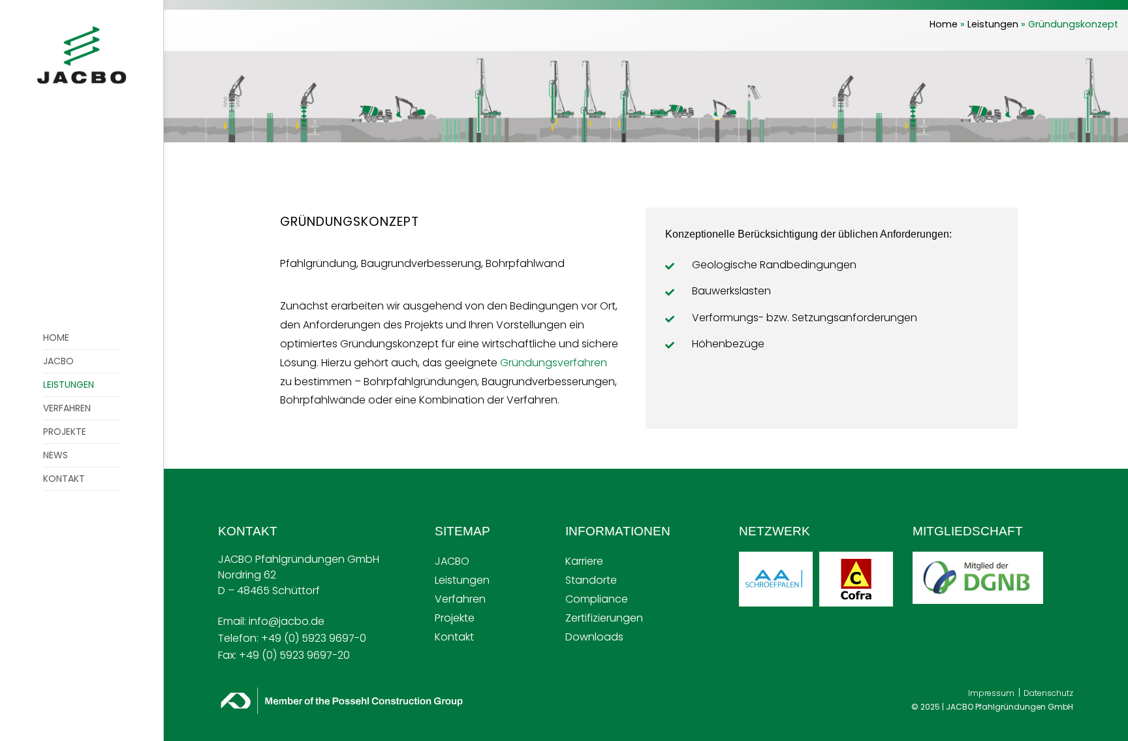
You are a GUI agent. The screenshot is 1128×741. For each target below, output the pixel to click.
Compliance (596, 599)
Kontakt (454, 636)
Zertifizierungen (604, 617)
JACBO (452, 561)
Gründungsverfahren (553, 362)
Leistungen (992, 24)
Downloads (594, 636)
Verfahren (460, 599)
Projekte (455, 617)
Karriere (584, 561)
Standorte (591, 580)
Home (944, 24)
